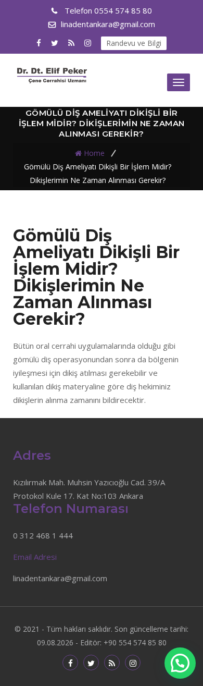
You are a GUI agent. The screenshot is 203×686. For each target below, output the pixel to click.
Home (94, 152)
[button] (180, 663)
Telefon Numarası (71, 508)
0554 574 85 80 (108, 10)
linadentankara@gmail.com (108, 24)
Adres (32, 455)
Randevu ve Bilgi (133, 43)
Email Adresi (35, 557)
